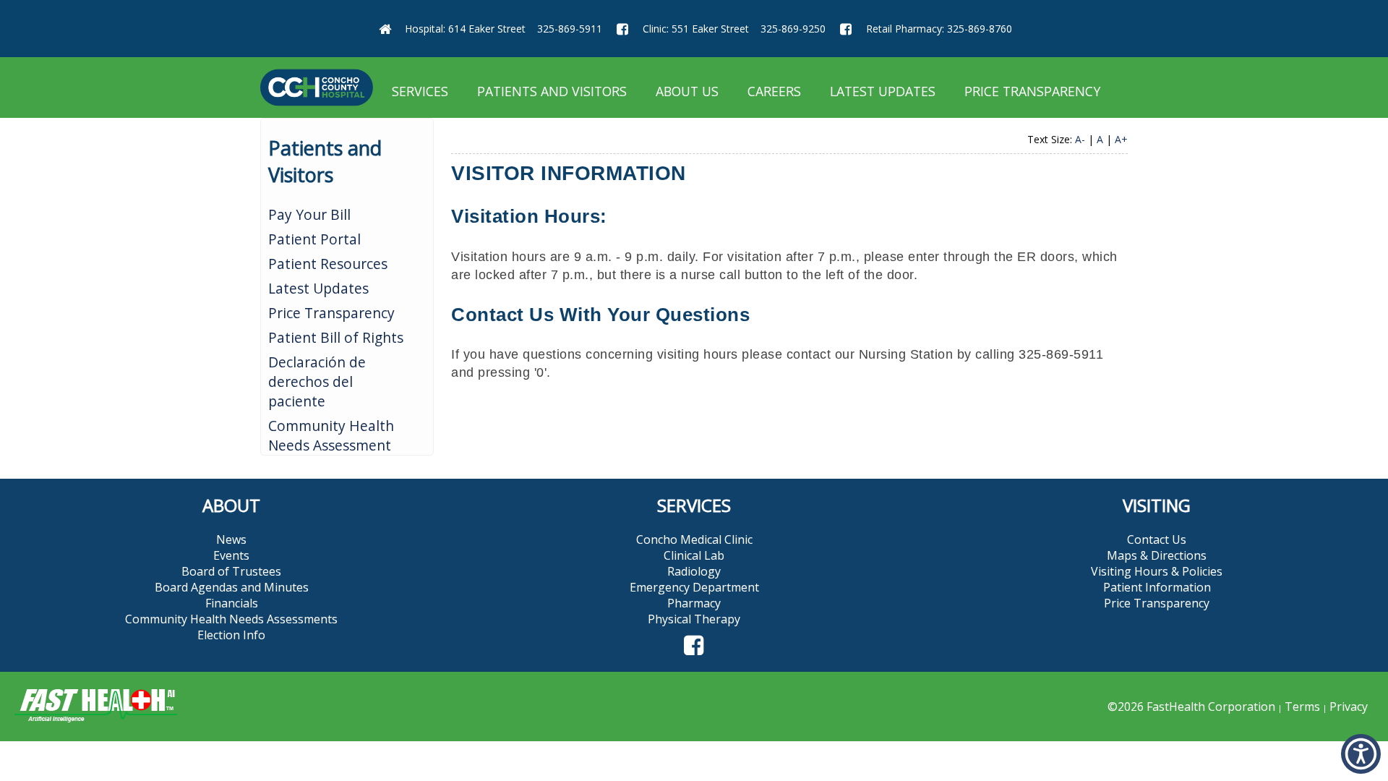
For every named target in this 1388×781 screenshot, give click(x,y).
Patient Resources (327, 263)
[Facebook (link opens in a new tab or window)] (622, 28)
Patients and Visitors (552, 91)
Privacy (1348, 706)
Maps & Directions (1157, 555)
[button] (694, 645)
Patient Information (1157, 587)
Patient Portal (314, 239)
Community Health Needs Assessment (331, 435)
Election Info (231, 635)
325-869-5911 (569, 28)
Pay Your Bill (309, 214)
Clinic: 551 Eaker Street (696, 28)
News (231, 539)
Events (231, 555)
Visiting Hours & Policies (1156, 571)
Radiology (694, 571)
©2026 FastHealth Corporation (1191, 706)
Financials (231, 603)
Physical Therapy (694, 619)
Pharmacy (694, 603)
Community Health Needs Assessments (231, 619)
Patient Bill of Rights (335, 337)
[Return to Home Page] (384, 28)
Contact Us (1156, 539)
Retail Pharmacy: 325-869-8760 (939, 28)
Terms (1302, 706)
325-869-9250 (793, 28)
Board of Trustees (231, 571)
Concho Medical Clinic (694, 539)
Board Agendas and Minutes (232, 587)
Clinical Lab (694, 555)
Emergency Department (694, 587)
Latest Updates (882, 91)
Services (420, 91)
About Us (687, 91)
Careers (774, 91)
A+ (1121, 139)
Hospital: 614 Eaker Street (465, 28)
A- (1080, 139)
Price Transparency (1032, 91)
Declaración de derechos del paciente (317, 381)
